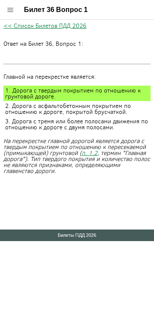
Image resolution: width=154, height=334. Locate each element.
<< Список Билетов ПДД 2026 (44, 25)
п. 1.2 (90, 153)
